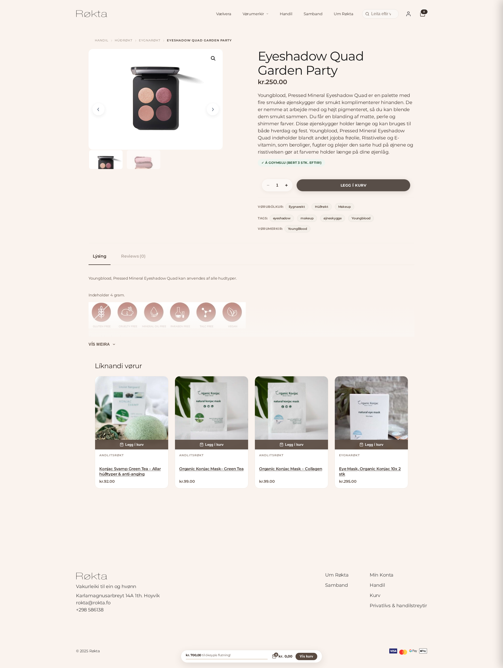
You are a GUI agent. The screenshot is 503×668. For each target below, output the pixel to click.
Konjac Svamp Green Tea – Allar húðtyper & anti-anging (130, 471)
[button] (213, 58)
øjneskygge (333, 218)
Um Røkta (343, 14)
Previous (98, 109)
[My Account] (408, 13)
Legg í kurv (354, 185)
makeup (307, 218)
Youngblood (361, 218)
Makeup (344, 207)
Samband (313, 14)
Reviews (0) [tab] (133, 256)
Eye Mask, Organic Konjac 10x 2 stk (370, 471)
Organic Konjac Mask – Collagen (290, 468)
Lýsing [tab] (99, 256)
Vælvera (223, 14)
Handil (286, 14)
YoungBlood (297, 229)
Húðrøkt (124, 40)
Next (213, 109)
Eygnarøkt (150, 40)
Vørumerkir (253, 14)
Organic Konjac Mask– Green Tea (211, 468)
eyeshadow (282, 218)
